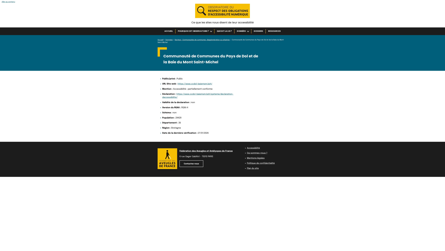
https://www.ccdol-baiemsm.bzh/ (195, 84)
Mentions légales (256, 158)
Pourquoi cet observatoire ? (193, 31)
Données (241, 31)
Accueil (168, 31)
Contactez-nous (191, 164)
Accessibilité (253, 148)
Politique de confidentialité (261, 163)
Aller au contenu (8, 2)
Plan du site (253, 168)
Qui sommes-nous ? (257, 153)
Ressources (274, 31)
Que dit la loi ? (224, 31)
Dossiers (258, 31)
